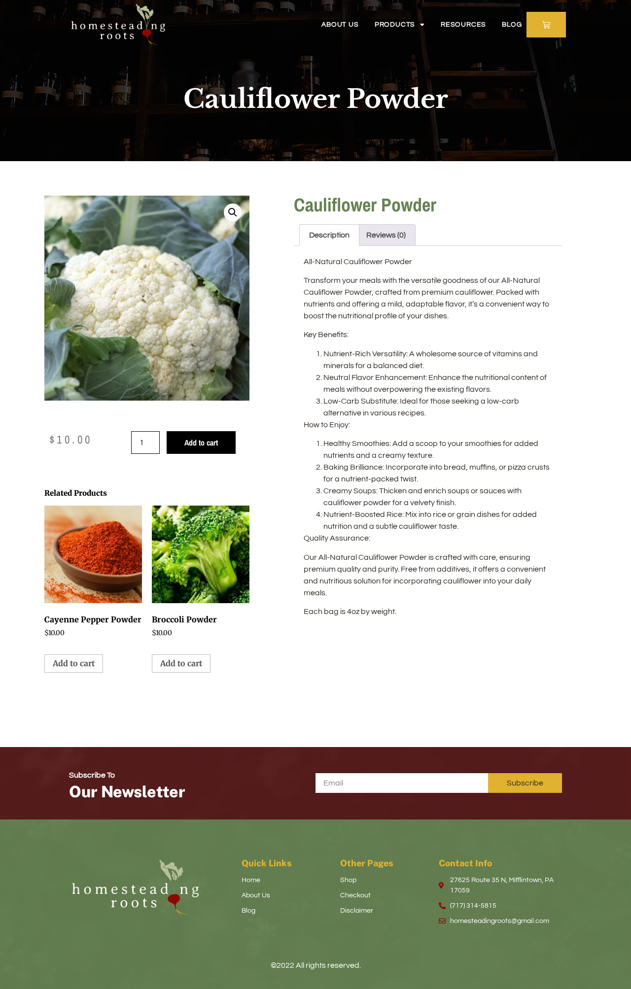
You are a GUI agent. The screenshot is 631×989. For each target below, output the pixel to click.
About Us (339, 24)
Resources (463, 24)
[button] (233, 212)
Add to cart (201, 442)
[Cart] (546, 24)
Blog (512, 24)
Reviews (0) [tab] (386, 235)
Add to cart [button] (74, 663)
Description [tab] (329, 235)
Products (395, 24)
